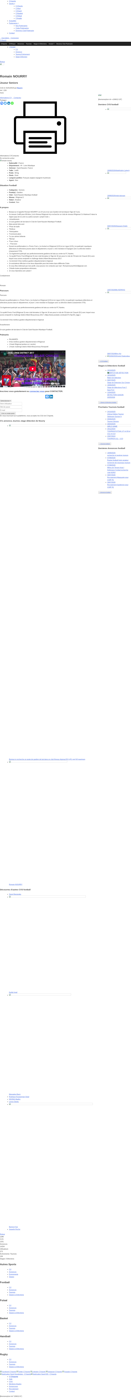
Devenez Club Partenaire (25, 31)
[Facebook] (1, 103)
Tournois (29, 44)
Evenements (13, 1274)
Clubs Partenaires (22, 28)
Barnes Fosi (13, 1227)
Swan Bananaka (15, 894)
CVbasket (19, 13)
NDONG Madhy (14, 1099)
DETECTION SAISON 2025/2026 (115, 395)
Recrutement (13, 1389)
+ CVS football (104, 361)
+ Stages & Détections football (108, 402)
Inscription (5, 38)
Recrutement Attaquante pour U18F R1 (117, 477)
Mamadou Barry (15, 1094)
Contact (12, 33)
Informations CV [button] (6, 156)
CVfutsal (19, 16)
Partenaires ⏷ (14, 23)
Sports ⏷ (12, 4)
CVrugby (19, 18)
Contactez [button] (15, 156)
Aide (10, 1379)
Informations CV (6, 98)
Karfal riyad (13, 992)
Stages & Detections (16, 1295)
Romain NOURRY (15, 884)
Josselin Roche (14, 1229)
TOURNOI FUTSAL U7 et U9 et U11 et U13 (118, 431)
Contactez (17, 98)
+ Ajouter (12, 47)
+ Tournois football (105, 444)
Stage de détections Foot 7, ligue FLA (117, 387)
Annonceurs (13, 1386)
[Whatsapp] (12, 103)
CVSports (19, 6)
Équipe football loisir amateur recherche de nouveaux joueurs (118, 460)
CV (17, 49)
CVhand (19, 11)
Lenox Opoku (14, 1102)
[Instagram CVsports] (54, 1372)
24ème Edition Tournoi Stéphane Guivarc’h (115, 414)
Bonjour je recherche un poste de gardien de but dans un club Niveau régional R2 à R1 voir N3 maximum (47, 759)
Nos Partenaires (21, 26)
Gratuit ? (51, 44)
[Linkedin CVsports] (38, 1372)
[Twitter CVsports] (23, 1372)
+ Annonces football (105, 492)
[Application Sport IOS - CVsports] (101, 95)
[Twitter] (5, 103)
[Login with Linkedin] (51, 396)
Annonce (19, 52)
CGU (42, 416)
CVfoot (18, 8)
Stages (11, 1277)
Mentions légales (15, 1384)
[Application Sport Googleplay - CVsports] (99, 95)
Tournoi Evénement (23, 54)
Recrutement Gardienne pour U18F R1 (117, 484)
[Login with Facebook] (47, 396)
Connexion (14, 38)
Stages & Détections (40, 44)
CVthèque (12, 44)
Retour (2, 62)
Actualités (12, 21)
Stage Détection (21, 57)
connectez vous (37, 391)
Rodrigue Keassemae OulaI (19, 1097)
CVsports (12, 1)
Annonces (21, 44)
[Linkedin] (8, 103)
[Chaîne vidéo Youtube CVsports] (69, 1372)
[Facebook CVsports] (8, 1372)
